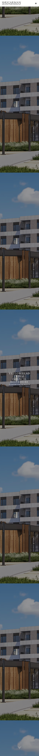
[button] (36, 3)
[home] (11, 3)
